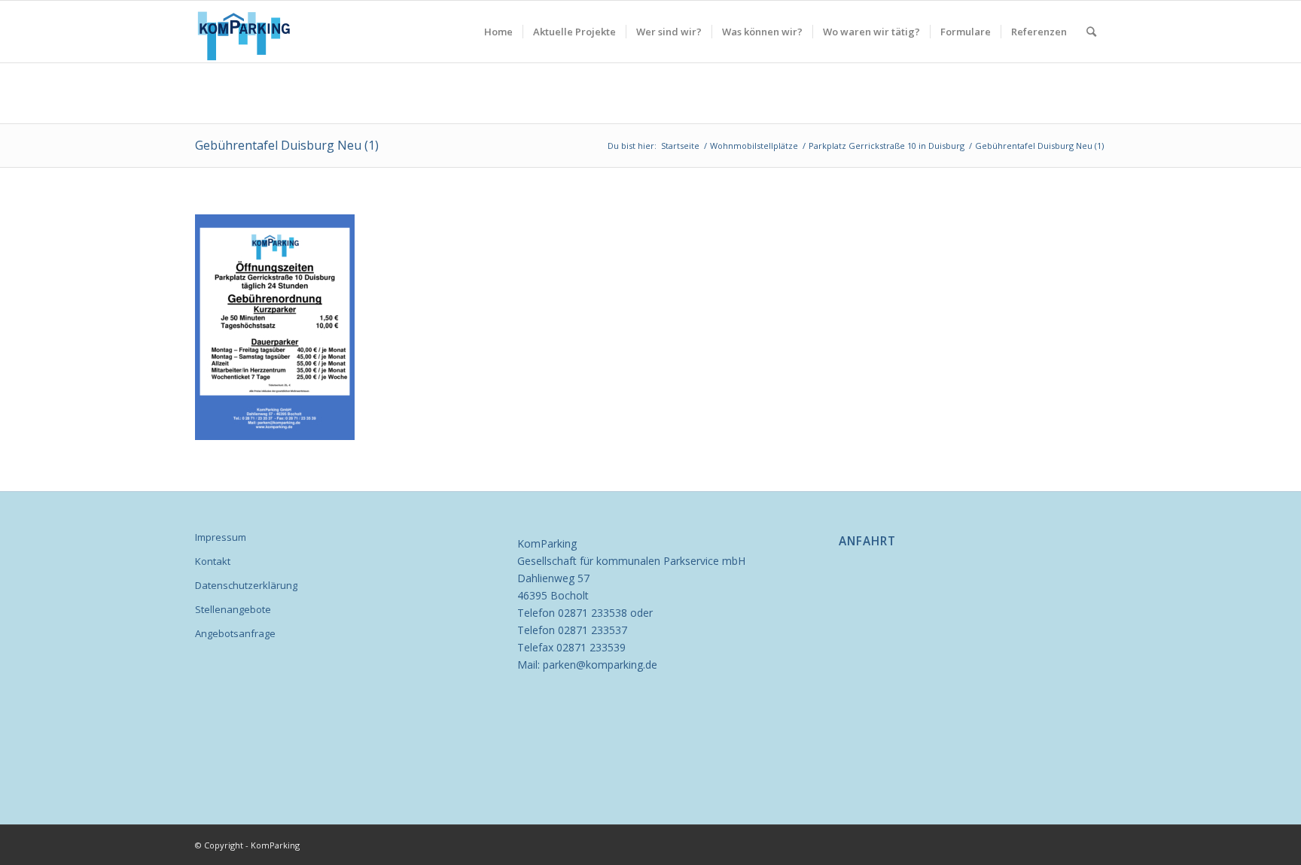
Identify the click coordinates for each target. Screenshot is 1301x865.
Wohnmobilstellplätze (754, 145)
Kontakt (212, 561)
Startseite (680, 145)
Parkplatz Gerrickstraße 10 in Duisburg (886, 145)
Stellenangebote (233, 609)
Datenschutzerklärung (246, 585)
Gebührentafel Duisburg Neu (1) (287, 145)
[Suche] (1091, 31)
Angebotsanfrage (235, 633)
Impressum (220, 537)
